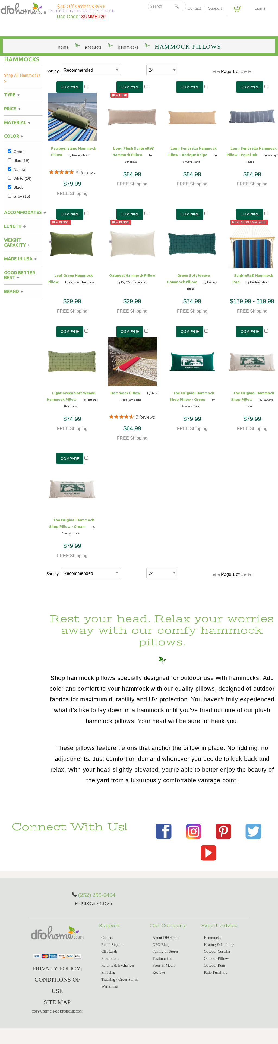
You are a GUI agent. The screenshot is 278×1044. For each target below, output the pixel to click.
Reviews (159, 972)
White (22, 178)
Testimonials (162, 959)
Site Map (57, 1002)
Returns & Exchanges (117, 965)
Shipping (108, 972)
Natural (20, 169)
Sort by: (53, 71)
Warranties (109, 986)
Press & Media (164, 965)
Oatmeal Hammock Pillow (132, 275)
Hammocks (21, 59)
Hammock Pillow (125, 393)
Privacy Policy (56, 968)
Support (215, 8)
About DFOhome (166, 938)
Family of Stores (165, 952)
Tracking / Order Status (119, 979)
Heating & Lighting (219, 945)
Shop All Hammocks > (22, 78)
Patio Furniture (215, 972)
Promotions (110, 959)
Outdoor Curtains (217, 952)
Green (19, 151)
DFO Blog (161, 945)
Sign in (260, 8)
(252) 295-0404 (96, 894)
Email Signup (111, 945)
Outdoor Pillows (216, 959)
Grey (22, 196)
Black (18, 187)
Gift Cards (109, 952)
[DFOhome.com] (23, 7)
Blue (21, 160)
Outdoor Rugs (214, 965)
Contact (194, 8)
